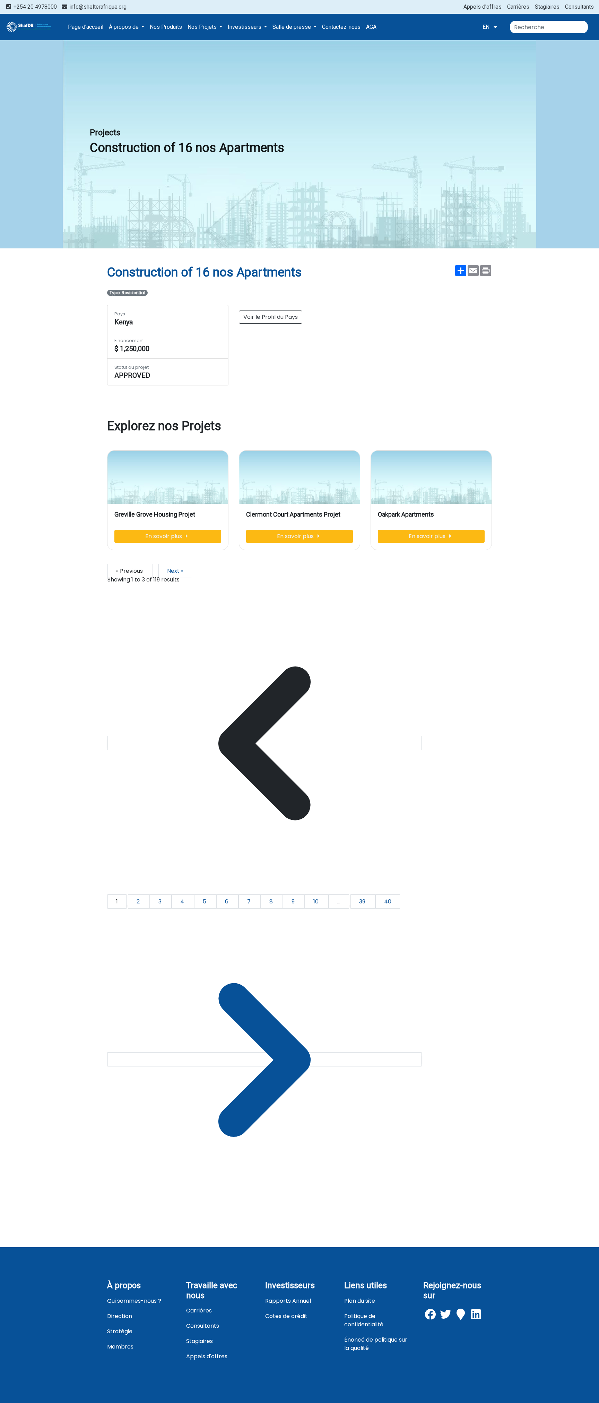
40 (387, 901)
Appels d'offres (482, 6)
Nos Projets (203, 27)
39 (363, 901)
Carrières (518, 6)
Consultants (579, 6)
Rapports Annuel (288, 1301)
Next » (175, 571)
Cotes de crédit (286, 1316)
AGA (371, 27)
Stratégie (119, 1331)
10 (316, 901)
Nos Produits (166, 27)
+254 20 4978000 (35, 6)
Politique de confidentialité (363, 1320)
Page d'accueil (85, 27)
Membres (120, 1347)
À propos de (124, 27)
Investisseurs (245, 27)
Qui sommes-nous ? (134, 1301)
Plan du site (359, 1301)
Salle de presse (292, 27)
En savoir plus (164, 536)
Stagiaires (547, 6)
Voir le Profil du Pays (270, 317)
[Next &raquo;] (264, 1059)
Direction (119, 1316)
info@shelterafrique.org (97, 6)
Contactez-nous (341, 27)
